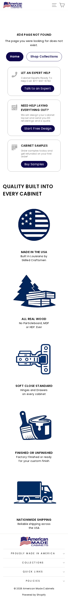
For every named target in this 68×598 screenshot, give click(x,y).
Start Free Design (38, 128)
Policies (33, 580)
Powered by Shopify (34, 594)
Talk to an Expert (37, 88)
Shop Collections (44, 56)
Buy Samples (34, 164)
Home (14, 56)
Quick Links (33, 571)
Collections (33, 562)
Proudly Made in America (33, 553)
